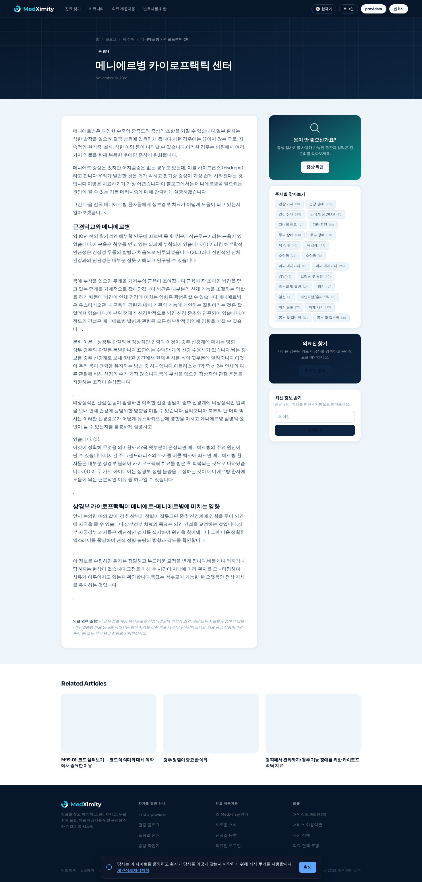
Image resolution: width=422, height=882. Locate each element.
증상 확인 (315, 167)
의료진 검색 (315, 370)
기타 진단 (323, 224)
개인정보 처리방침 (309, 814)
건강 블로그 (149, 824)
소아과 (288, 255)
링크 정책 (68, 870)
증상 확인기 (149, 845)
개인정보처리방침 (133, 870)
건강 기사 (289, 204)
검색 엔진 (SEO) (325, 214)
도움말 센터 (149, 835)
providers (373, 9)
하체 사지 (320, 307)
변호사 (399, 9)
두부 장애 (290, 235)
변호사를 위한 (155, 8)
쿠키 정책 (301, 835)
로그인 (348, 9)
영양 (285, 276)
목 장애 (129, 39)
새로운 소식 (226, 824)
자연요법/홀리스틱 (318, 297)
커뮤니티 (96, 8)
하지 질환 (289, 307)
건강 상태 (320, 204)
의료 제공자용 (123, 8)
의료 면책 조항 (306, 845)
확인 (308, 867)
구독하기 (314, 430)
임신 (324, 286)
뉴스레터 (87, 870)
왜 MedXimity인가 (232, 814)
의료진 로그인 (228, 845)
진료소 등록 (226, 835)
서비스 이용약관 (307, 824)
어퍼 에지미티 (293, 266)
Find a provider (152, 814)
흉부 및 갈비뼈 (293, 317)
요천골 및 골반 (316, 276)
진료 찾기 (73, 8)
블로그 (111, 39)
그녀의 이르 (291, 224)
